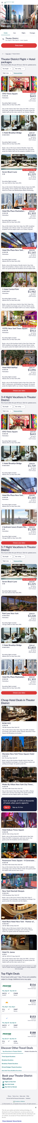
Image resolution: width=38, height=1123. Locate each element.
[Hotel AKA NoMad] (19, 376)
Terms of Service (17, 1121)
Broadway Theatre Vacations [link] (10, 1063)
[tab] (5, 33)
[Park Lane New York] (19, 619)
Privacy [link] (9, 1096)
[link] (19, 1082)
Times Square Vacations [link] (8, 1056)
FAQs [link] (27, 1096)
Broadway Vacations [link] (7, 1060)
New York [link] (8, 53)
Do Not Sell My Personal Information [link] (16, 1098)
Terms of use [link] (15, 1096)
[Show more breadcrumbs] (2, 54)
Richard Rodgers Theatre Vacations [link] (12, 1067)
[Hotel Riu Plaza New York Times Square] (19, 258)
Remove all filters (18, 73)
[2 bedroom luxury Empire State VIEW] (19, 532)
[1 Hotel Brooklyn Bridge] (19, 141)
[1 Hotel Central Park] (19, 298)
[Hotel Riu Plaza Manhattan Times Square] (19, 219)
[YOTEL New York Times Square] (19, 337)
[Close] (36, 1107)
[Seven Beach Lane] (19, 180)
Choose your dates (19, 390)
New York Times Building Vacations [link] (12, 1070)
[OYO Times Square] (19, 102)
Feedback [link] (28, 1098)
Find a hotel (19, 45)
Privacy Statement (7, 1121)
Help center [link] (22, 1096)
